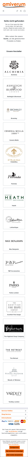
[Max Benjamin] (14, 241)
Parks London (14, 293)
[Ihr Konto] (21, 10)
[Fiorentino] (14, 154)
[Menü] (3, 10)
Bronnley (14, 118)
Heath (14, 205)
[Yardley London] (14, 393)
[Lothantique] (14, 219)
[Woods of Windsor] (14, 372)
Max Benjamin (14, 249)
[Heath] (14, 197)
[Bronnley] (14, 110)
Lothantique (14, 227)
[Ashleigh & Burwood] (14, 88)
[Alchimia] (14, 66)
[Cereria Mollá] (14, 132)
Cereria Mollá (14, 140)
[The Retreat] (14, 350)
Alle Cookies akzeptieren (14, 455)
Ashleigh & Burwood (14, 96)
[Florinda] (14, 175)
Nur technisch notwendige (14, 451)
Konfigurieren (14, 447)
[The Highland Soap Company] (14, 328)
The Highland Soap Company (14, 336)
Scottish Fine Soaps (14, 314)
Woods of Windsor (14, 380)
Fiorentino (14, 162)
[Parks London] (14, 284)
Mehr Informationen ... (14, 444)
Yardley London (14, 402)
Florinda (14, 184)
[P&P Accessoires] (14, 263)
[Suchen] (17, 10)
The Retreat (14, 358)
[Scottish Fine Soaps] (14, 306)
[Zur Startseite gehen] (14, 5)
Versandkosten (13, 431)
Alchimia (14, 75)
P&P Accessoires (14, 271)
